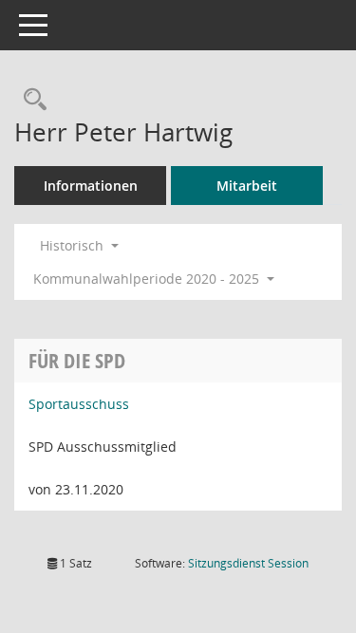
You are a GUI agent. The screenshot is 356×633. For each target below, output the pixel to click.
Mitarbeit (246, 186)
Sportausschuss (78, 404)
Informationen (91, 186)
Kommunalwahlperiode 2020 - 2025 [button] (148, 279)
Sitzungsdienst (248, 563)
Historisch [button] (73, 245)
